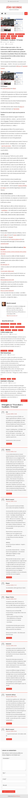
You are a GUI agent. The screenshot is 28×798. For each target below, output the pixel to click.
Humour (3, 379)
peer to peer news (6, 146)
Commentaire (6, 758)
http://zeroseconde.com (12, 315)
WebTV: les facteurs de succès (24, 401)
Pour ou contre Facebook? (7, 290)
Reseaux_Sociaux (20, 34)
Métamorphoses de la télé (7, 280)
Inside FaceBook (6, 88)
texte (15, 235)
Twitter (20, 36)
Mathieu (8, 450)
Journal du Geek (4, 243)
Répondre (9, 443)
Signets (10, 350)
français (10, 237)
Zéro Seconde (14, 7)
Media (19, 324)
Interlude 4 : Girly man (7, 381)
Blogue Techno (10, 597)
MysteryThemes (16, 796)
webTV (13, 38)
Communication (4, 324)
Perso (12, 327)
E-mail (4, 779)
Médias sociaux (4, 327)
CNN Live (18, 66)
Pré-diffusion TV (5, 264)
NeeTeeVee (16, 109)
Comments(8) (10, 44)
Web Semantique (6, 353)
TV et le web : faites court (7, 271)
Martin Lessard (11, 303)
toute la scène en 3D (16, 239)
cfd (7, 412)
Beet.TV (22, 107)
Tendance (14, 36)
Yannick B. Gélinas (11, 695)
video (5, 235)
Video (9, 379)
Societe (3, 36)
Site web (5, 785)
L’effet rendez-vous (7, 332)
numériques (4, 210)
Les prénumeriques (5, 401)
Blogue (8, 583)
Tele (8, 36)
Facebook (3, 34)
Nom (4, 773)
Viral (2, 38)
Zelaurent (8, 644)
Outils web (10, 34)
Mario (14, 88)
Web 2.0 (8, 38)
